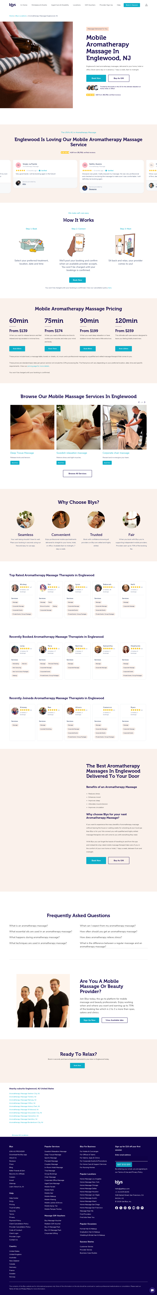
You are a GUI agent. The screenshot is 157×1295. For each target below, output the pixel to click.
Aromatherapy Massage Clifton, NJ (22, 1103)
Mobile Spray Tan (51, 1206)
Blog (11, 1167)
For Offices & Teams (87, 1154)
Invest (11, 1180)
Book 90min (88, 349)
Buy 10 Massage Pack (53, 1230)
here (109, 288)
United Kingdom (15, 1254)
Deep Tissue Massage (53, 1154)
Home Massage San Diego (90, 1204)
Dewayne (26, 189)
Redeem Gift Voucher (53, 1224)
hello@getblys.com (122, 1189)
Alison (78, 707)
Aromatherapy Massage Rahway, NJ (22, 1100)
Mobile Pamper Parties (53, 1209)
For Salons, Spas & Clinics (90, 1158)
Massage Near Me (86, 1211)
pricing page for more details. (39, 366)
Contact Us (13, 1240)
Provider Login (14, 1236)
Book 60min (17, 349)
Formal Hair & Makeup (88, 1229)
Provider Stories (86, 1250)
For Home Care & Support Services (93, 1164)
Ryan (133, 707)
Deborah (107, 584)
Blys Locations (21, 16)
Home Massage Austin (88, 1198)
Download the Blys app (18, 1154)
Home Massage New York (89, 1182)
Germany (12, 1267)
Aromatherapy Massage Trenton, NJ (22, 1097)
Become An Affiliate (16, 1174)
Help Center (13, 1198)
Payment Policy (15, 1220)
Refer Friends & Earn (17, 1171)
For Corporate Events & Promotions (93, 1161)
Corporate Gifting (51, 1233)
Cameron (107, 707)
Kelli (133, 584)
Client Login (13, 1233)
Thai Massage (50, 1171)
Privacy (12, 1217)
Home (11, 16)
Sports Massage (51, 1158)
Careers (12, 1177)
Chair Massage (50, 1177)
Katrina (79, 646)
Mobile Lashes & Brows (53, 1203)
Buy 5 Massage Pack (52, 1227)
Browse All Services (77, 473)
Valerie (92, 187)
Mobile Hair (49, 1193)
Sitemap (12, 1183)
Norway (12, 1277)
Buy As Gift (119, 78)
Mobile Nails (49, 1190)
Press (11, 1164)
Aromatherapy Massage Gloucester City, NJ (25, 1113)
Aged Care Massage (52, 1183)
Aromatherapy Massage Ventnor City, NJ (24, 1093)
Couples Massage (51, 1164)
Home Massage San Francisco (91, 1208)
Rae (49, 707)
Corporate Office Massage (54, 1180)
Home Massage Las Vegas (90, 1195)
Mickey (23, 584)
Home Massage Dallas (88, 1188)
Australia (12, 1257)
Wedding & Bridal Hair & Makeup (92, 1235)
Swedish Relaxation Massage (55, 1151)
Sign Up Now (89, 1020)
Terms (11, 1214)
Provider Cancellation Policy (19, 1227)
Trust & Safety (14, 1208)
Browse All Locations (20, 1135)
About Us (13, 1158)
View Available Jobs (115, 1020)
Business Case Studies (88, 1253)
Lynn (77, 584)
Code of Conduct (15, 1230)
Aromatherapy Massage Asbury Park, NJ (24, 1106)
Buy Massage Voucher (53, 1220)
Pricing (12, 1204)
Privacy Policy (137, 1172)
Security (12, 1211)
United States (14, 1251)
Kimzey (23, 707)
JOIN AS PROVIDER (17, 1151)
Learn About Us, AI (16, 1187)
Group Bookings (51, 1174)
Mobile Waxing (50, 1199)
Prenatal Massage (51, 1161)
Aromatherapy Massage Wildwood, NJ (23, 1109)
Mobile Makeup (50, 1196)
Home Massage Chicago (89, 1185)
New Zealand (14, 1261)
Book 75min (52, 349)
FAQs (11, 1201)
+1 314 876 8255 (122, 1192)
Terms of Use (123, 1172)
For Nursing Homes (87, 1167)
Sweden (12, 1273)
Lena (22, 646)
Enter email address (123, 1155)
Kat (49, 584)
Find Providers (85, 1214)
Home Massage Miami (88, 1201)
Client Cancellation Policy (18, 1224)
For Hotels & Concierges (89, 1151)
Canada (12, 1264)
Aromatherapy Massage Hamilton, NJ (23, 1119)
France (11, 1270)
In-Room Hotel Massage (54, 1167)
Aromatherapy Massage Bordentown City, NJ (26, 1122)
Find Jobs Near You (87, 1217)
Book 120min (123, 349)
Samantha (108, 646)
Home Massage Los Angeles (90, 1179)
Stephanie (135, 646)
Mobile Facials (50, 1187)
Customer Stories (86, 1246)
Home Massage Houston (89, 1192)
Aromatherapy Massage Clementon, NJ (24, 1116)
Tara (50, 646)
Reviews (12, 1161)
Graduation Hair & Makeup (90, 1232)
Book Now (96, 78)
